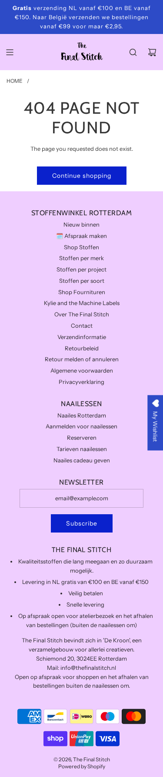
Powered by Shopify (81, 766)
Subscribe (81, 523)
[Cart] (152, 52)
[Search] (133, 52)
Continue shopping (81, 176)
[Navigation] (9, 52)
